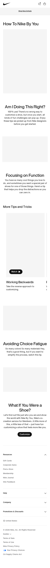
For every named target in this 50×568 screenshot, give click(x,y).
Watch (14, 272)
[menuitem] (7, 534)
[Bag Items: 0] (44, 4)
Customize (25, 434)
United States (11, 521)
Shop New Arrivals (25, 11)
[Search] (39, 4)
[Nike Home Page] (7, 4)
